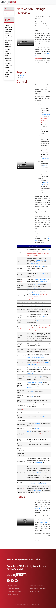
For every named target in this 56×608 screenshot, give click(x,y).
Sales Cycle (41, 292)
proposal (37, 423)
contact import (40, 305)
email (32, 391)
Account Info (43, 279)
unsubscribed (37, 467)
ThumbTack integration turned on (39, 483)
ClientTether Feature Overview (16, 591)
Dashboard (40, 321)
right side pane (40, 508)
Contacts (38, 262)
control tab (43, 522)
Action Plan (37, 284)
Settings (37, 279)
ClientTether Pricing (13, 588)
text (32, 396)
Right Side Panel (41, 260)
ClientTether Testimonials (37, 585)
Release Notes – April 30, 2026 (8, 65)
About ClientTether (13, 594)
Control (21, 75)
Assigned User (45, 158)
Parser (42, 413)
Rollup (21, 77)
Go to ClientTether (13, 585)
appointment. (30, 373)
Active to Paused (42, 281)
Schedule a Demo (34, 591)
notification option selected (34, 288)
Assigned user (38, 462)
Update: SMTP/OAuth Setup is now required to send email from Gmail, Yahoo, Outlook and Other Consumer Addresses (8, 36)
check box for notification (35, 368)
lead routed (43, 316)
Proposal (29, 431)
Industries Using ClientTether (38, 588)
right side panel (45, 114)
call (44, 379)
